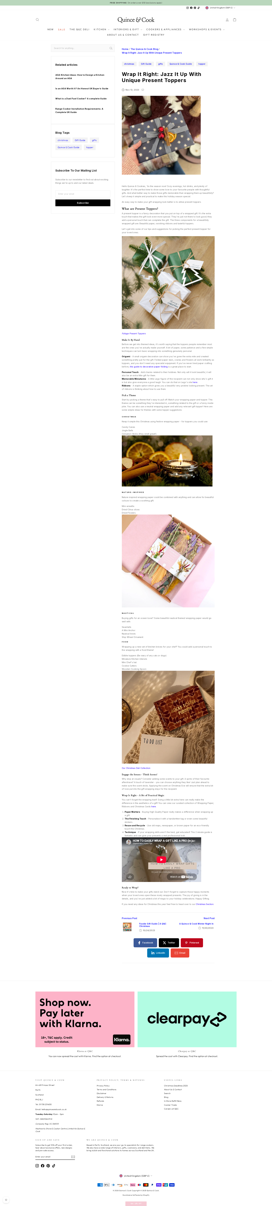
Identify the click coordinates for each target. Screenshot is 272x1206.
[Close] (173, 599)
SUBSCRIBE (136, 633)
